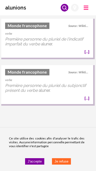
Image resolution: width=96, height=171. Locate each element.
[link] (47, 39)
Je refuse (61, 161)
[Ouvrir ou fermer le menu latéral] (86, 7)
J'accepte (35, 161)
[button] (15, 8)
